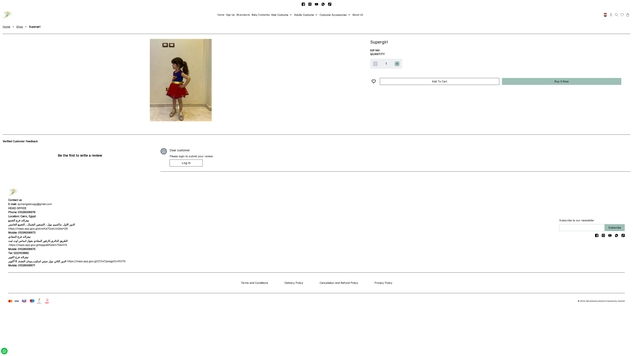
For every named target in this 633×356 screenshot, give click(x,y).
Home (6, 26)
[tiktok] (329, 4)
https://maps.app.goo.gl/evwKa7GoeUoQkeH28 (38, 228)
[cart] (628, 15)
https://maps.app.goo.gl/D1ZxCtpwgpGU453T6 (96, 261)
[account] (611, 15)
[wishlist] (622, 15)
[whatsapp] (323, 4)
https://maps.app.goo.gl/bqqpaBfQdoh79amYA (38, 245)
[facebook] (303, 4)
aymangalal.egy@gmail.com (34, 204)
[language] (605, 15)
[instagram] (310, 4)
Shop (19, 26)
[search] (616, 15)
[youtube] (316, 4)
